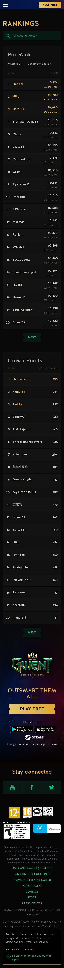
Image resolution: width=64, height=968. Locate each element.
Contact (32, 891)
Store (32, 897)
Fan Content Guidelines (32, 874)
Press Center (32, 903)
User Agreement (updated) (32, 868)
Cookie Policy (32, 886)
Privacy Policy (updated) (32, 880)
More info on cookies (20, 949)
